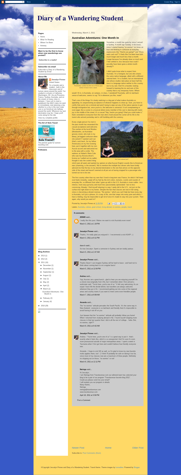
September (47, 272)
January (46, 301)
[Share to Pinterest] (123, 203)
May (45, 282)
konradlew (119, 467)
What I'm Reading (47, 40)
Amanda (83, 302)
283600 (82, 217)
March (45, 289)
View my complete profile (48, 118)
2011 (43, 262)
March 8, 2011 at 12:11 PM (90, 362)
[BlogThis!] (116, 203)
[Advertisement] (108, 426)
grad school (96, 207)
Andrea (83, 276)
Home (108, 447)
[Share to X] (118, 203)
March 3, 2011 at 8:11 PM (90, 238)
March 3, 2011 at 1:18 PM (90, 224)
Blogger (137, 467)
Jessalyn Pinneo (86, 231)
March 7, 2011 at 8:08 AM (90, 295)
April (45, 285)
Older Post (138, 447)
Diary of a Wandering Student (80, 18)
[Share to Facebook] (121, 203)
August (46, 275)
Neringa (83, 369)
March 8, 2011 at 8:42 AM (90, 326)
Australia (81, 207)
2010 (43, 306)
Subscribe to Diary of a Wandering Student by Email (51, 71)
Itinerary (43, 46)
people (124, 207)
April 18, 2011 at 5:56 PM (89, 395)
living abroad (107, 207)
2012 (43, 259)
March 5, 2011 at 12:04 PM (90, 269)
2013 (43, 256)
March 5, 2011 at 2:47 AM (90, 252)
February (46, 298)
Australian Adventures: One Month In (95, 37)
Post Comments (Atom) (92, 453)
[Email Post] (109, 203)
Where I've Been (46, 43)
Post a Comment (83, 400)
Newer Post (78, 447)
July (45, 279)
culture (88, 207)
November (47, 269)
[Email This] (113, 203)
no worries (116, 207)
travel (130, 207)
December (47, 265)
